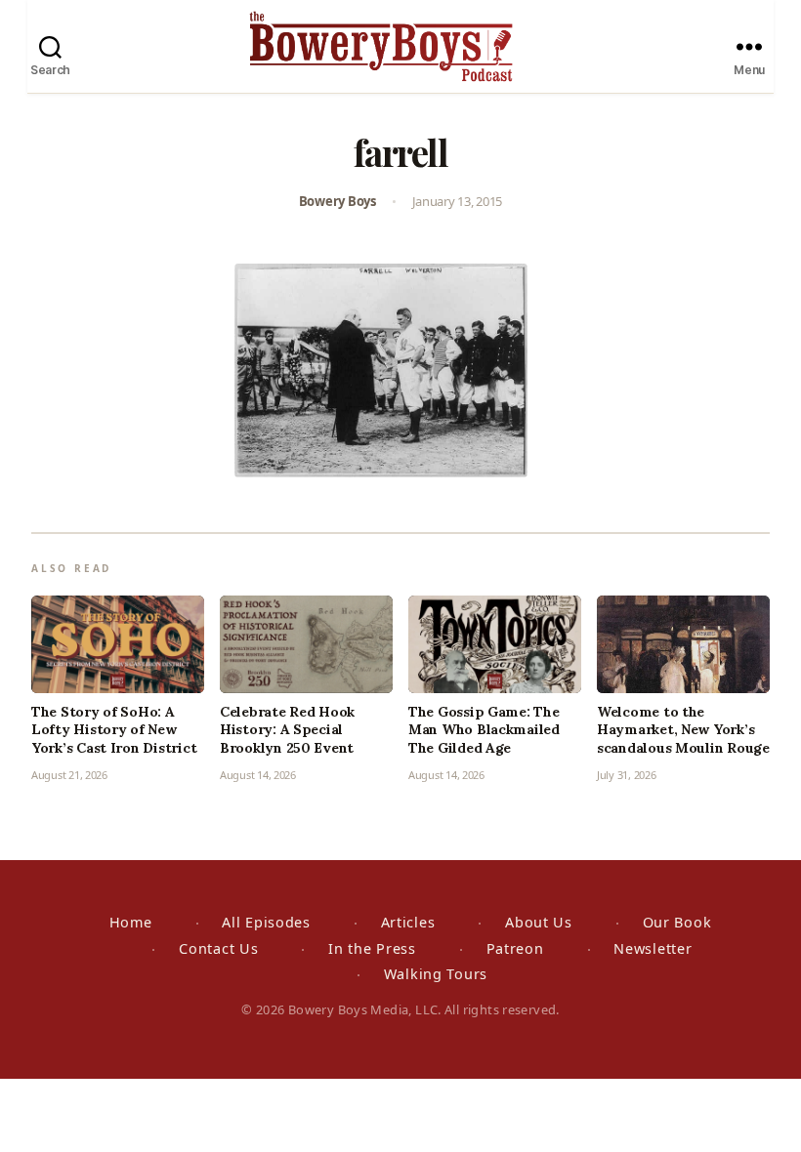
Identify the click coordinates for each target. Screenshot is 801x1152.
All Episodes (266, 922)
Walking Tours (435, 974)
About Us (538, 922)
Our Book (677, 922)
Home (130, 922)
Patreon (515, 948)
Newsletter (652, 948)
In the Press (372, 948)
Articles (408, 922)
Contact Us (218, 948)
